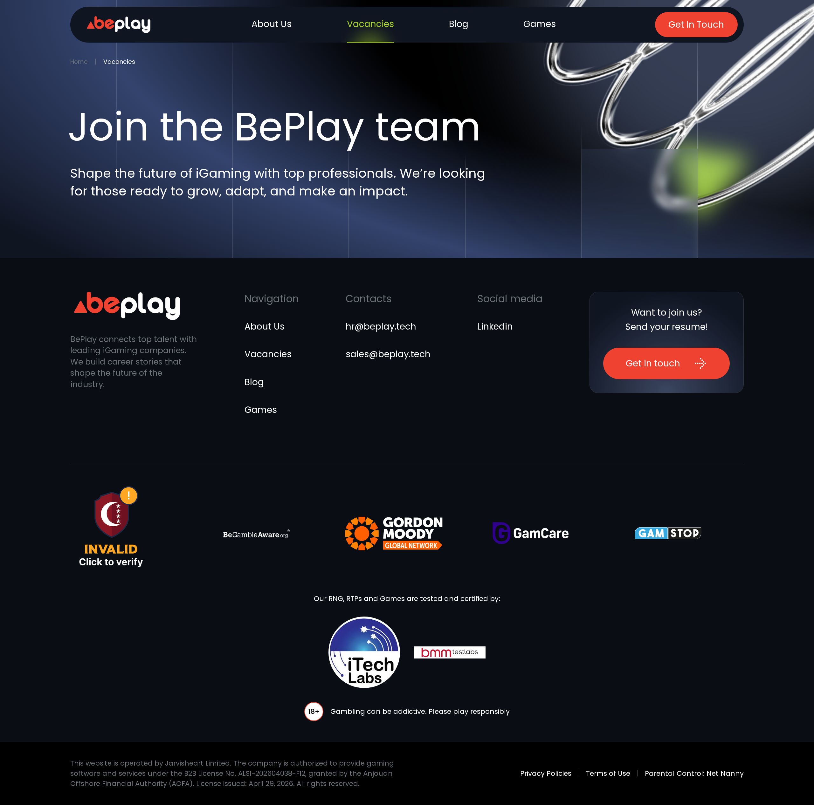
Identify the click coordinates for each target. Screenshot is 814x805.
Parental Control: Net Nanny (694, 773)
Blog (458, 24)
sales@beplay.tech (388, 354)
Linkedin (495, 326)
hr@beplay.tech (381, 326)
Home (79, 62)
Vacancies (370, 24)
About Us (272, 24)
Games (539, 24)
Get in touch (653, 363)
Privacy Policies (545, 773)
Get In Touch (696, 24)
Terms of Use (608, 773)
